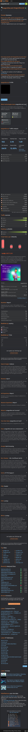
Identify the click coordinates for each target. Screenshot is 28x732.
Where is (14, 410)
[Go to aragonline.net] (1, 10)
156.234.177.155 (4, 650)
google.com (6, 550)
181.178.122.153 (4, 663)
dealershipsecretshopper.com (8, 572)
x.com (4, 554)
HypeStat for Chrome (15, 604)
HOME (11, 1)
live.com (18, 561)
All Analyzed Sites (7, 730)
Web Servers (5, 120)
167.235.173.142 (4, 655)
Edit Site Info (4, 99)
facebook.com (6, 552)
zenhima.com (4, 575)
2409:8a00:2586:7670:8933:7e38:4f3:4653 (11, 657)
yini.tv (2, 580)
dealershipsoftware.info (6, 579)
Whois (14, 515)
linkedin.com (18, 557)
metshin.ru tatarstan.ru (7, 616)
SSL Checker (14, 458)
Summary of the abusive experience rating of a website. (13, 405)
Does (14, 429)
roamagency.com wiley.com (8, 618)
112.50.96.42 (4, 642)
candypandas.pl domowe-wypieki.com (10, 626)
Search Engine (14, 364)
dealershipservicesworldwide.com (9, 585)
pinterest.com (6, 562)
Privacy (16, 730)
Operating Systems (4, 114)
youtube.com (19, 550)
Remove (5, 702)
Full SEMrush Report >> (22, 298)
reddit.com (18, 555)
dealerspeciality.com (6, 569)
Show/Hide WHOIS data (9, 700)
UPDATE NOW (14, 353)
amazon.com (19, 554)
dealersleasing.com (5, 588)
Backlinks (6, 302)
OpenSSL (16, 116)
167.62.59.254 (4, 660)
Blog (13, 730)
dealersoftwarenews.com (7, 577)
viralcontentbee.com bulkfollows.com (10, 632)
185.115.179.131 (4, 640)
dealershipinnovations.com (7, 590)
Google (14, 446)
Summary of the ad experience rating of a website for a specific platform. (13, 396)
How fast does (14, 421)
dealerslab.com (4, 587)
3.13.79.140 (3, 645)
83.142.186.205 (4, 647)
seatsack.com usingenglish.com (9, 621)
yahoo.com (18, 559)
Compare (22, 3)
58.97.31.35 (3, 662)
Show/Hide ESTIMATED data (10, 696)
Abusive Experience (14, 402)
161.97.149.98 (4, 73)
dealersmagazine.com (6, 584)
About (19, 730)
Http (14, 486)
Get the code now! (14, 712)
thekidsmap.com (5, 582)
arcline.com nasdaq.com (7, 629)
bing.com (5, 557)
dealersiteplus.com (5, 592)
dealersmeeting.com (6, 570)
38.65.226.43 (4, 649)
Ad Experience (14, 393)
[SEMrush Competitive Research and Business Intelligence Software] (7, 253)
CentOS (4, 116)
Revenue (14, 378)
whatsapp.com (19, 562)
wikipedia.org (6, 561)
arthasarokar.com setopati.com (9, 634)
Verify (14, 473)
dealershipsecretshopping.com (8, 574)
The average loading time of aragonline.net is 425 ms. (13, 423)
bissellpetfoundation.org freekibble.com (11, 613)
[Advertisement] (14, 41)
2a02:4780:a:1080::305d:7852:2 (8, 644)
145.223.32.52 (4, 658)
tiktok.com (5, 555)
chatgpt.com (6, 559)
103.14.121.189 (4, 653)
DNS (14, 501)
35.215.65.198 (4, 652)
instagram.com (19, 552)
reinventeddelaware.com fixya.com (10, 611)
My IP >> (25, 666)
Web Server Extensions (15, 114)
